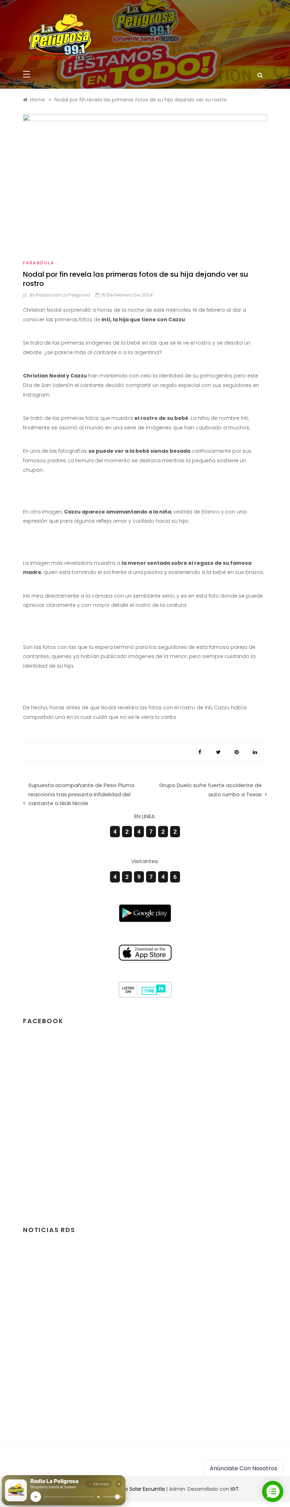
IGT (235, 1489)
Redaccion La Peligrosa (63, 295)
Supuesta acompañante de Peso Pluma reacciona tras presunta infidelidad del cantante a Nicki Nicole (81, 794)
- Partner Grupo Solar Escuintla (127, 1489)
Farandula (38, 263)
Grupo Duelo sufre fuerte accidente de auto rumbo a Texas (210, 789)
